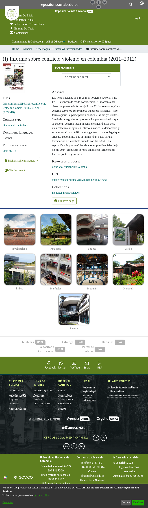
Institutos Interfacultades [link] (68, 48)
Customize (8, 502)
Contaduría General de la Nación (123, 387)
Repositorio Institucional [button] (71, 11)
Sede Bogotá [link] (43, 48)
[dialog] (74, 496)
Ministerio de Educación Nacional (123, 395)
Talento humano (65, 399)
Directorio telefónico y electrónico (44, 418)
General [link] (27, 48)
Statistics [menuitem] (73, 41)
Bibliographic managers (21, 160)
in (96, 437)
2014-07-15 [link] (9, 150)
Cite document (16, 170)
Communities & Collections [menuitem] (27, 41)
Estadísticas (39, 399)
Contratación (89, 387)
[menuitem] (55, 41)
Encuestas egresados (43, 390)
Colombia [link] (82, 166)
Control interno (65, 394)
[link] (24, 108)
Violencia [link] (69, 166)
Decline (126, 502)
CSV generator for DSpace (95, 41)
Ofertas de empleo (42, 403)
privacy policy (41, 495)
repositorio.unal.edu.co (59, 4)
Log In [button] (138, 18)
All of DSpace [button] (54, 41)
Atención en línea (17, 390)
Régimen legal (89, 391)
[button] (131, 4)
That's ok (138, 502)
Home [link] (15, 48)
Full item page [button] (65, 200)
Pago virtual (39, 394)
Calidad (61, 390)
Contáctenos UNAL (17, 394)
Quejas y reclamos (17, 408)
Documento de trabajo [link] (15, 125)
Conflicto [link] (57, 166)
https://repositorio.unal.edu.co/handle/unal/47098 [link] (79, 179)
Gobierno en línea (116, 391)
